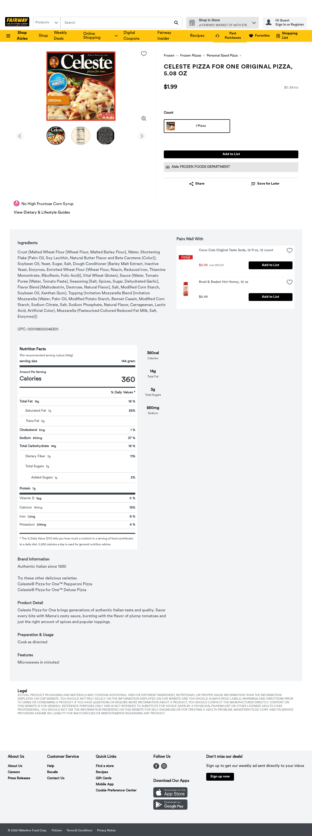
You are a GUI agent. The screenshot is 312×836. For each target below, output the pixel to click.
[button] (254, 21)
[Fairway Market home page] (18, 22)
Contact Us (55, 778)
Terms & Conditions (79, 830)
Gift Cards (103, 778)
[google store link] (170, 809)
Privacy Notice (106, 830)
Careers (14, 772)
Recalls (52, 772)
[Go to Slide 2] (80, 135)
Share (200, 184)
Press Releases (19, 778)
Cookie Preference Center (116, 790)
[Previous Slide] (20, 135)
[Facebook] (156, 768)
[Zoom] (143, 118)
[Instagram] (164, 768)
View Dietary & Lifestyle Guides (42, 213)
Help (50, 766)
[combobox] (46, 23)
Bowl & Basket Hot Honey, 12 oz (223, 282)
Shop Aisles (22, 36)
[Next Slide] (142, 135)
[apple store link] (170, 796)
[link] (230, 35)
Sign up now (220, 776)
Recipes (197, 36)
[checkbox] (144, 54)
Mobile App (105, 784)
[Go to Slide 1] (56, 135)
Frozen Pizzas (190, 56)
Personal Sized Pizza (222, 56)
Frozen (169, 56)
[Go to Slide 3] (105, 135)
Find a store (105, 766)
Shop (43, 36)
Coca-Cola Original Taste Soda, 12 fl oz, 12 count (236, 250)
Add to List (231, 154)
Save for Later (268, 184)
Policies (57, 830)
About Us (15, 766)
